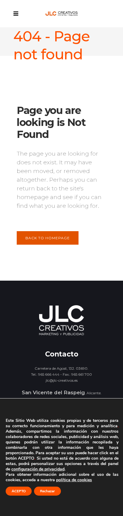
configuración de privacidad (37, 469)
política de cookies (74, 480)
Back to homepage (47, 238)
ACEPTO (19, 491)
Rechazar (47, 491)
